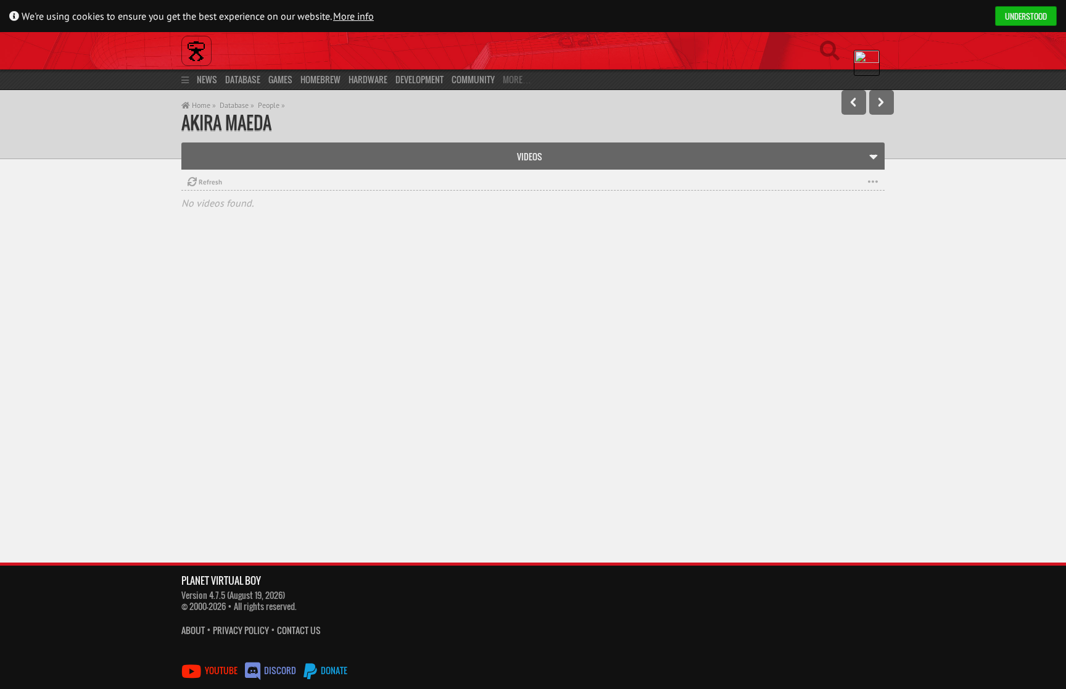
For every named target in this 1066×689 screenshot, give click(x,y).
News (207, 79)
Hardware (368, 79)
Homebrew (320, 79)
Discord (280, 670)
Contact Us (299, 630)
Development (419, 79)
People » (271, 105)
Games (280, 79)
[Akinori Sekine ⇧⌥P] (853, 102)
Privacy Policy (241, 630)
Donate (333, 670)
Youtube (221, 670)
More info (353, 16)
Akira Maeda (226, 122)
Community (473, 79)
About (193, 630)
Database (242, 79)
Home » (203, 105)
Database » (237, 105)
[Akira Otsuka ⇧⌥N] (881, 102)
